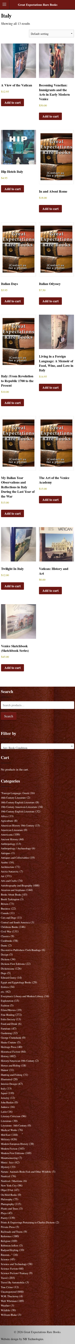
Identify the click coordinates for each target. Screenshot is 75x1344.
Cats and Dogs (8, 917)
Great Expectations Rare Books (37, 4)
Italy (3, 1088)
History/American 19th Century (17, 1061)
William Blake (9, 1315)
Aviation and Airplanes (13, 890)
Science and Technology (14, 1264)
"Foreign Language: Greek (15, 793)
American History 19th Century (17, 825)
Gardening (6, 1033)
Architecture (7, 867)
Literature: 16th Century (14, 1125)
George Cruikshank (11, 1037)
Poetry (4, 1218)
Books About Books (11, 894)
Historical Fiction (10, 1051)
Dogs (3, 973)
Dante (4, 945)
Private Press (8, 1227)
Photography (7, 1204)
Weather (5, 1305)
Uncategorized (8, 1291)
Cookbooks (6, 941)
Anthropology (8, 844)
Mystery (5, 1167)
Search (8, 716)
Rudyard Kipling (9, 1250)
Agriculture (7, 821)
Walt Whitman (9, 1301)
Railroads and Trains (12, 1231)
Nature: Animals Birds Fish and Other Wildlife (26, 1171)
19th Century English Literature (18, 811)
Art (2, 876)
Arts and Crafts (9, 881)
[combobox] (37, 746)
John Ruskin (7, 1102)
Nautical (5, 1176)
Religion (5, 1241)
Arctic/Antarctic (10, 871)
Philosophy (6, 1199)
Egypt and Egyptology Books (16, 982)
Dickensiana (7, 968)
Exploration (7, 1001)
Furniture (6, 1028)
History (5, 1056)
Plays (4, 1213)
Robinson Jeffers (9, 1245)
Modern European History (14, 1144)
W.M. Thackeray (10, 1296)
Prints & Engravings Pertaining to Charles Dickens (28, 1222)
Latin (4, 1111)
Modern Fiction (9, 1148)
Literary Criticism (10, 1116)
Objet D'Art (7, 1190)
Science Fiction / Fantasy (14, 1273)
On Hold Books (9, 1195)
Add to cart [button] (12, 102)
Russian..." (6, 1255)
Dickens (5, 959)
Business (5, 908)
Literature (6, 1121)
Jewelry (5, 1098)
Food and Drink (9, 1024)
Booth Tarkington (10, 899)
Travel (4, 1278)
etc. (3, 991)
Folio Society (8, 1019)
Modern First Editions (12, 1153)
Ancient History (9, 839)
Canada (5, 913)
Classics (5, 936)
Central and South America (15, 922)
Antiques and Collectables (15, 857)
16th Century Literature (13, 797)
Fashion (5, 1005)
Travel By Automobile (13, 1282)
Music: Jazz (7, 1162)
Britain (4, 904)
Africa (4, 816)
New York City (9, 1185)
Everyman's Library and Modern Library (22, 996)
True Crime (7, 1287)
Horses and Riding (10, 1065)
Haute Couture (8, 1042)
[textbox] (37, 748)
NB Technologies (33, 1339)
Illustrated (6, 1079)
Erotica (5, 987)
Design (4, 954)
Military (5, 1139)
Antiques (5, 853)
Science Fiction (9, 1268)
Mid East (6, 1135)
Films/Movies (8, 1010)
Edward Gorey (8, 977)
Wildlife (5, 1310)
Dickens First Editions (13, 964)
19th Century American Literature (19, 807)
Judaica (5, 1107)
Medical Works (9, 1130)
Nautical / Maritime (11, 1181)
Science (5, 1259)
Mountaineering (9, 1158)
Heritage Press (8, 1047)
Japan (4, 1093)
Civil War (6, 931)
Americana (7, 834)
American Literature (12, 830)
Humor (4, 1070)
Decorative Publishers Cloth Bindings (21, 950)
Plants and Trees (9, 1208)
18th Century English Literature (18, 802)
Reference (6, 1236)
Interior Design (9, 1084)
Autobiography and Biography (16, 885)
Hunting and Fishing (11, 1075)
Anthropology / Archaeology (16, 848)
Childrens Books (9, 927)
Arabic (4, 862)
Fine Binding (8, 1015)
